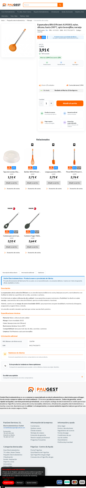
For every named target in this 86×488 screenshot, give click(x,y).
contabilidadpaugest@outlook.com (14, 428)
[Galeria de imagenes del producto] (18, 40)
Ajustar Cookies (31, 483)
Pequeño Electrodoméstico (41, 12)
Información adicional (27, 272)
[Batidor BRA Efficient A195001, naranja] (32, 156)
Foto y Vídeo (14, 16)
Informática (4, 16)
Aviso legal (61, 426)
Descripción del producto (10, 272)
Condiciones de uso (64, 435)
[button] (41, 103)
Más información (8, 478)
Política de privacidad (65, 442)
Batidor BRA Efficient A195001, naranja (38, 172)
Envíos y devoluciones (65, 428)
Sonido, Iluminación (67, 12)
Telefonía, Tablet (24, 16)
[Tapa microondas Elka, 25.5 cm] (11, 156)
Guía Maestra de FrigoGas (40, 452)
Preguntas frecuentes (38, 440)
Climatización (55, 12)
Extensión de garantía (38, 435)
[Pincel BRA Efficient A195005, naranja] (74, 156)
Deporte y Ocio (79, 12)
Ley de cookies (63, 437)
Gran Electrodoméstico (8, 12)
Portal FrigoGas (36, 450)
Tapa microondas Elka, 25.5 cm (13, 172)
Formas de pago (63, 433)
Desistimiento (62, 440)
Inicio (3, 20)
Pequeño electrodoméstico (16, 20)
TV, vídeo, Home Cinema (24, 12)
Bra (47, 30)
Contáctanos (35, 426)
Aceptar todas (8, 483)
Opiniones (41, 272)
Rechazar (20, 483)
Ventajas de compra (37, 433)
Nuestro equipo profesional (40, 437)
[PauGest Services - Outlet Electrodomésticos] (11, 4)
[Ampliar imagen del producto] (18, 40)
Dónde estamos (36, 430)
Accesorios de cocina (41, 20)
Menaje (29, 20)
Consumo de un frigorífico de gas (42, 457)
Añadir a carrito (11, 183)
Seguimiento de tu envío (66, 430)
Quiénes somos (36, 428)
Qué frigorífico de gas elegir (40, 455)
